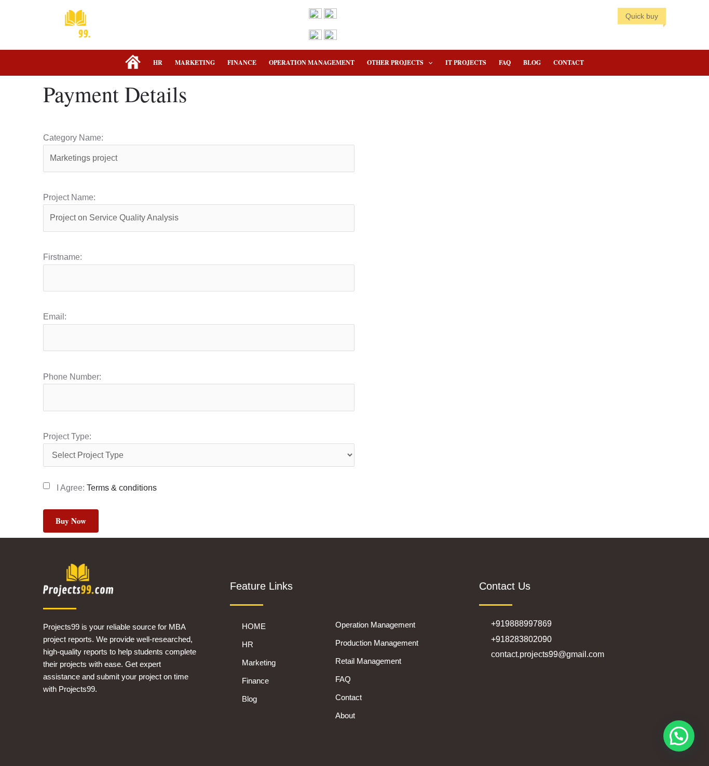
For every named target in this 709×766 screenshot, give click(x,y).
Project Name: (69, 197)
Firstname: (62, 257)
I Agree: (107, 487)
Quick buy (641, 16)
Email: (54, 316)
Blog (532, 62)
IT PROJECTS (465, 62)
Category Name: (73, 137)
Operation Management (311, 62)
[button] (428, 63)
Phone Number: (72, 376)
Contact (568, 62)
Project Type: (67, 436)
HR (157, 62)
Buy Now (71, 520)
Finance (241, 62)
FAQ (505, 62)
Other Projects (395, 62)
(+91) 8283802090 (369, 13)
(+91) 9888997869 (369, 35)
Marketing (195, 62)
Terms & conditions (122, 487)
